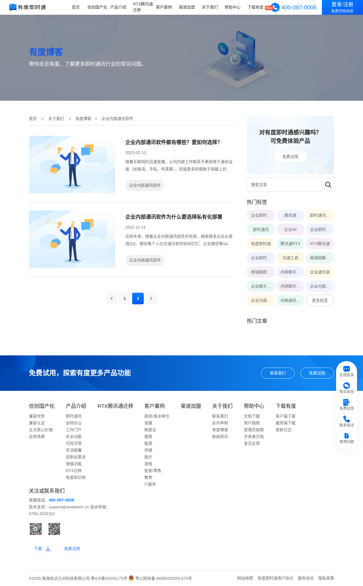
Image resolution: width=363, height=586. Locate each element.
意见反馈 (252, 443)
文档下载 (252, 416)
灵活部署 (74, 450)
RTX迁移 (74, 470)
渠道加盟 (187, 7)
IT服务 (150, 484)
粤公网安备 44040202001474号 (163, 578)
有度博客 (83, 118)
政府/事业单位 (156, 416)
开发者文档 (254, 436)
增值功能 (74, 463)
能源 (148, 443)
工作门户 (74, 429)
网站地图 (245, 578)
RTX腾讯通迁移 (143, 7)
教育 (148, 477)
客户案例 (164, 7)
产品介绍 (118, 7)
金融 (148, 423)
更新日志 (284, 429)
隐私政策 (326, 578)
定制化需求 (76, 457)
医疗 (148, 457)
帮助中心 (232, 7)
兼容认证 (37, 423)
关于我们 (210, 7)
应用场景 (37, 436)
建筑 (148, 436)
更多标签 (320, 300)
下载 (38, 548)
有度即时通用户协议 (275, 578)
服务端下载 (286, 423)
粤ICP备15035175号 (109, 578)
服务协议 (306, 578)
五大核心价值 (41, 429)
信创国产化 (97, 7)
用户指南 (252, 423)
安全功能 (74, 436)
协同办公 (74, 423)
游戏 (148, 463)
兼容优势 (37, 416)
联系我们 (278, 373)
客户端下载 (286, 416)
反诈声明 (220, 423)
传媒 (148, 450)
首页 (76, 7)
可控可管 (74, 443)
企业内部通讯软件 (145, 185)
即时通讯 (74, 416)
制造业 (150, 429)
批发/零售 (152, 470)
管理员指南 (254, 429)
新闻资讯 (220, 436)
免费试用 (290, 156)
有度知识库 (76, 477)
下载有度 (255, 7)
